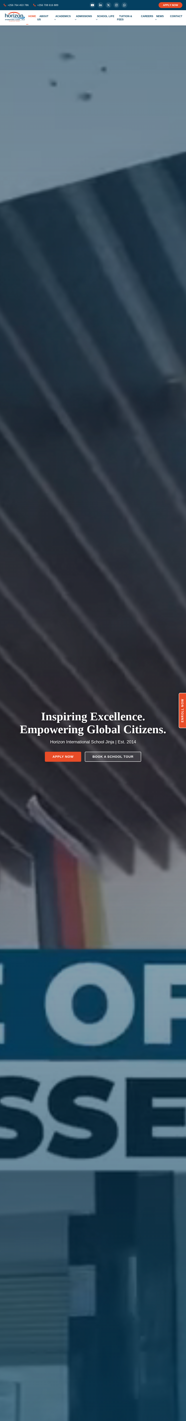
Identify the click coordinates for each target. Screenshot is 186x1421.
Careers (147, 16)
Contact (176, 16)
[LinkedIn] (100, 5)
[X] (108, 5)
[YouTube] (92, 5)
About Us (42, 18)
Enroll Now (182, 710)
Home (32, 16)
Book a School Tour (113, 756)
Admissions (84, 16)
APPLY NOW (170, 5)
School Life (105, 16)
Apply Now (63, 756)
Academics (63, 16)
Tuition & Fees (124, 18)
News (160, 16)
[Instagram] (116, 5)
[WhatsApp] (124, 5)
